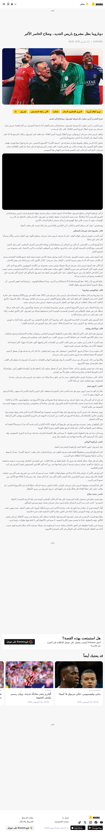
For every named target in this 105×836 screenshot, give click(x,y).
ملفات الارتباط (27, 818)
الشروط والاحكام (26, 821)
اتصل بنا (65, 818)
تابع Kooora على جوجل (17, 642)
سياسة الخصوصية (62, 821)
